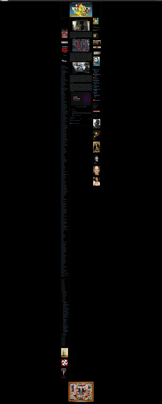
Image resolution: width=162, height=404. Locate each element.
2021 (63, 284)
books (62, 91)
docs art (62, 109)
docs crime (62, 114)
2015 (63, 337)
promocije (62, 235)
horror (62, 163)
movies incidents (63, 206)
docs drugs (62, 116)
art (61, 86)
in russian (62, 168)
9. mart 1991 (63, 75)
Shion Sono (62, 254)
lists (61, 200)
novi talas (62, 224)
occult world (62, 225)
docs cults (62, 115)
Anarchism (62, 81)
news (62, 220)
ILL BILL (62, 164)
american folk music (64, 80)
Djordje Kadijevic (63, 107)
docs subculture (63, 142)
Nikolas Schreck (63, 222)
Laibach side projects (64, 191)
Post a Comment (72, 117)
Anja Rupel (62, 83)
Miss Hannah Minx (63, 203)
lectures (62, 196)
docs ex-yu (62, 119)
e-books (62, 147)
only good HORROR (64, 226)
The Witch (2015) (65, 307)
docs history (62, 120)
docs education (63, 117)
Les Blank (62, 198)
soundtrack (62, 259)
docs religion (63, 135)
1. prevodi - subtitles (64, 67)
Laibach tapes (63, 193)
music (62, 207)
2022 (63, 283)
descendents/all (63, 104)
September (64, 295)
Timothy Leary (63, 262)
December (64, 291)
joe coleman (62, 176)
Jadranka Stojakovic (64, 174)
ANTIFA (62, 85)
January (64, 335)
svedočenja (62, 261)
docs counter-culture (64, 113)
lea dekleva (62, 195)
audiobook (62, 87)
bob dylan (62, 90)
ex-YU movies (63, 150)
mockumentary (63, 204)
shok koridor (63, 256)
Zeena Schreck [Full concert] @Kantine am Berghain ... (65, 331)
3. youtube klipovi (63, 71)
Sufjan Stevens (63, 260)
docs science (63, 137)
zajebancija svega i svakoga (65, 273)
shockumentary (63, 255)
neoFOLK (62, 218)
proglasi (62, 234)
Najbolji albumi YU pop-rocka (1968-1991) (65, 317)
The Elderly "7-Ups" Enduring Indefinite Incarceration (96, 71)
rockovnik (62, 246)
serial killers (62, 252)
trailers (62, 263)
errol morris (62, 149)
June (63, 298)
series (62, 253)
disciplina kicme (63, 105)
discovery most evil (63, 106)
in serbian (62, 169)
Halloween (95, 93)
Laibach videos (63, 194)
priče (62, 233)
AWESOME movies (63, 88)
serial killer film (63, 251)
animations (62, 82)
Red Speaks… (96, 90)
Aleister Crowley (63, 79)
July (63, 297)
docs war (62, 143)
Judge (62, 179)
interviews (62, 173)
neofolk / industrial (63, 219)
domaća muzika (63, 145)
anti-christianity (63, 84)
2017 (63, 289)
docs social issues (63, 140)
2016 (63, 290)
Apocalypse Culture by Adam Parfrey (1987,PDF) (66, 328)
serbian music (63, 250)
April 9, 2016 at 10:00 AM (76, 115)
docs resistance (63, 136)
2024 (63, 281)
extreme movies (63, 151)
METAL (62, 202)
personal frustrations (64, 229)
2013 (63, 339)
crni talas (62, 103)
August (64, 296)
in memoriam (63, 167)
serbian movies (63, 249)
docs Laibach (63, 124)
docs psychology (63, 134)
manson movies (63, 201)
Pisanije (95, 77)
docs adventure (63, 108)
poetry (62, 231)
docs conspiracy (63, 112)
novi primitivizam (63, 223)
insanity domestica (63, 171)
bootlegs (62, 92)
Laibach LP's (63, 190)
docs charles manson (64, 111)
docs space (62, 141)
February (64, 334)
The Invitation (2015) (65, 309)
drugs (62, 146)
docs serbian (63, 138)
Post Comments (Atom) (77, 120)
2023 (63, 282)
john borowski (63, 177)
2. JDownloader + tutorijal (64, 68)
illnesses (62, 165)
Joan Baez (62, 175)
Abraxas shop (63, 77)
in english (62, 166)
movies (62, 205)
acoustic (62, 78)
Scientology (62, 248)
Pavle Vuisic (62, 228)
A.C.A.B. (62, 76)
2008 (63, 345)
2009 (63, 344)
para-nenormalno (63, 227)
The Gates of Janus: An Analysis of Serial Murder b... (66, 305)
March (64, 333)
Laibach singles (63, 192)
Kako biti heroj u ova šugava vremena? (97, 95)
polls (61, 232)
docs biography (63, 110)
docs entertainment (63, 118)
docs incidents (63, 123)
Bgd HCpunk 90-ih (63, 89)
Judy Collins (62, 180)
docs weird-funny (63, 144)
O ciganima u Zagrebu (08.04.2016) (81, 20)
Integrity (62, 172)
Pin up (62, 230)
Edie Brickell (62, 148)
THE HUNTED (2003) (96, 80)
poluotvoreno (96, 92)
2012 (63, 340)
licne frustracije (63, 199)
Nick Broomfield (63, 221)
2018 (63, 288)
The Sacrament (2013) (66, 308)
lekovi (62, 197)
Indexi (62, 170)
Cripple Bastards (63, 102)
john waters (62, 178)
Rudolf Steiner (63, 247)
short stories (63, 258)
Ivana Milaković (96, 82)
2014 (63, 338)
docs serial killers (63, 139)
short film (62, 257)
